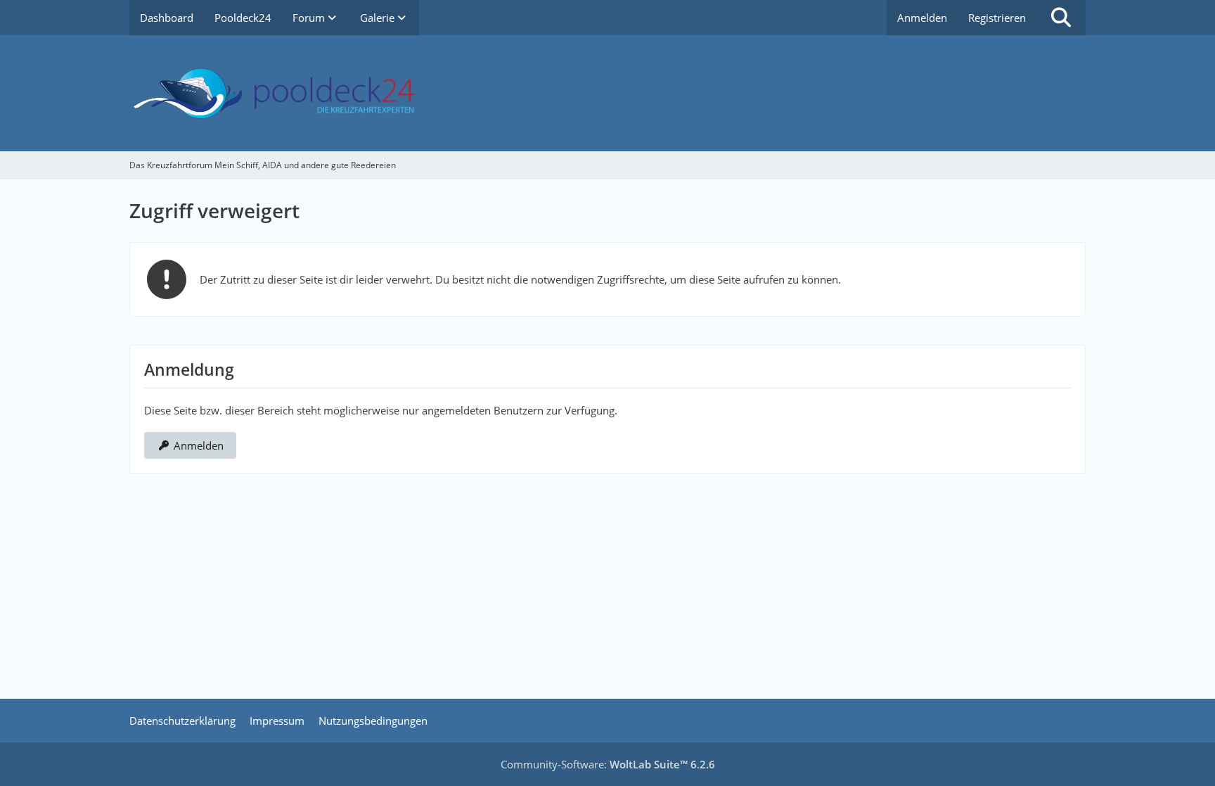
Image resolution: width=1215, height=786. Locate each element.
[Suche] (1061, 17)
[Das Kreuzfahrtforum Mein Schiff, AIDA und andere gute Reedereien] (607, 93)
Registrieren (997, 18)
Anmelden (922, 18)
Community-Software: (608, 764)
